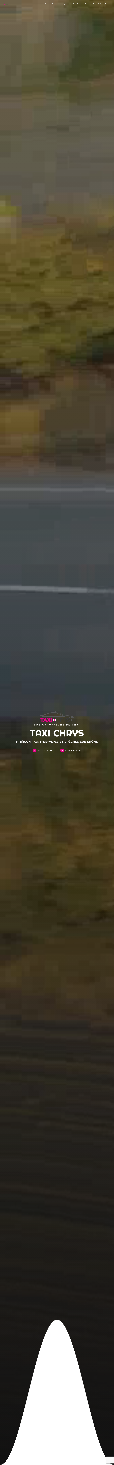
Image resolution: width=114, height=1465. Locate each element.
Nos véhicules (97, 4)
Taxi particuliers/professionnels (63, 4)
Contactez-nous (73, 750)
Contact (108, 4)
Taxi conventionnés (83, 4)
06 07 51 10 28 (45, 750)
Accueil (47, 4)
